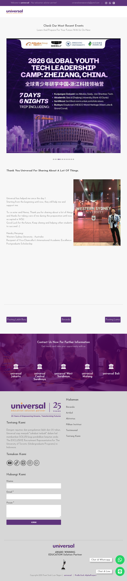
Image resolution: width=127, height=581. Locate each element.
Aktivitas (70, 418)
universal (25, 3)
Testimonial (72, 430)
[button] (53, 159)
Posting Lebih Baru (16, 319)
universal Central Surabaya (40, 376)
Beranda (66, 319)
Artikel (69, 413)
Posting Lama (113, 319)
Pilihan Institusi (73, 424)
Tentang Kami (73, 436)
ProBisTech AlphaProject (85, 575)
